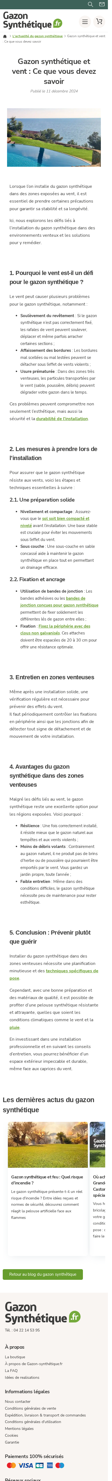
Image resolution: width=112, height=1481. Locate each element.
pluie (15, 1028)
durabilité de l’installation (62, 419)
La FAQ (11, 1370)
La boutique (15, 1357)
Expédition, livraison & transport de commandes (45, 1415)
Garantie (12, 1442)
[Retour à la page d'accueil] (33, 28)
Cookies (11, 1435)
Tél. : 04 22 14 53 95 (22, 1330)
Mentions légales (19, 1428)
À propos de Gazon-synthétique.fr (34, 1363)
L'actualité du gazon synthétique (38, 36)
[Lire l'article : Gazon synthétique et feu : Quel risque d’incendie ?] (48, 1166)
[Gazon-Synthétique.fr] (54, 1314)
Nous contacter (17, 1401)
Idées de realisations (22, 1377)
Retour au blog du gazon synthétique (42, 1274)
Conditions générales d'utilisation (33, 1421)
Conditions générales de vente (30, 1408)
